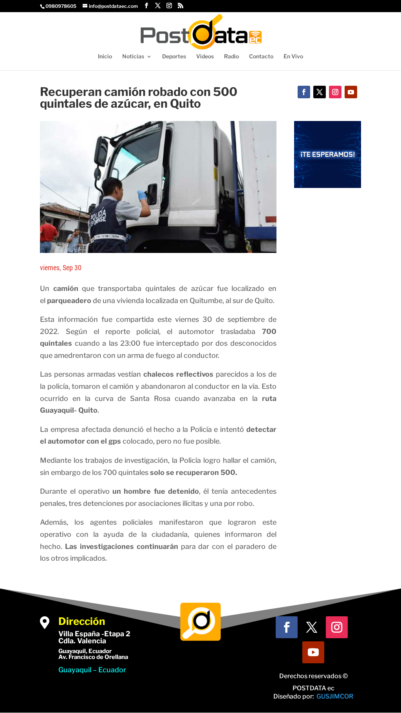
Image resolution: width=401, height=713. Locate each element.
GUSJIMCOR (334, 696)
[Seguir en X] (319, 92)
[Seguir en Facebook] (304, 92)
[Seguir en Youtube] (351, 92)
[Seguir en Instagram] (335, 92)
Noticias (133, 57)
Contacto (261, 57)
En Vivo (293, 57)
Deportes (174, 57)
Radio (231, 57)
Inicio (105, 57)
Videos (205, 57)
